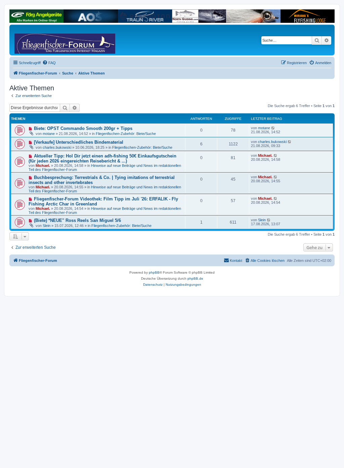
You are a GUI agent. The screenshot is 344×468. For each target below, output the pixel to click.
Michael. (43, 165)
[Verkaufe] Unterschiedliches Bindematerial (78, 142)
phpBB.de (195, 278)
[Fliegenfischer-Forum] (40, 40)
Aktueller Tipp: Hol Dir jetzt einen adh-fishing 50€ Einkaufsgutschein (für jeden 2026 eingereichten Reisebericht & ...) (102, 158)
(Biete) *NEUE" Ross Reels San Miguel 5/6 (77, 220)
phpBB (154, 272)
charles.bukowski (57, 147)
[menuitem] (49, 63)
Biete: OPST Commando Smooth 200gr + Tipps (83, 128)
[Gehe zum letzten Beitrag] (273, 128)
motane (49, 134)
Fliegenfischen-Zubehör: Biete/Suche (126, 134)
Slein (46, 226)
